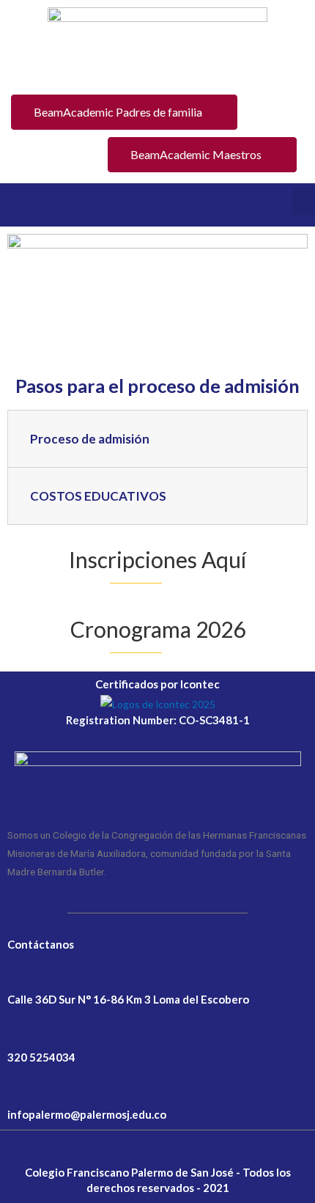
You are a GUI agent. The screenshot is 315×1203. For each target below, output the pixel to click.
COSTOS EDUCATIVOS (98, 496)
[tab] (157, 439)
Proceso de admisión (89, 438)
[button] (124, 112)
